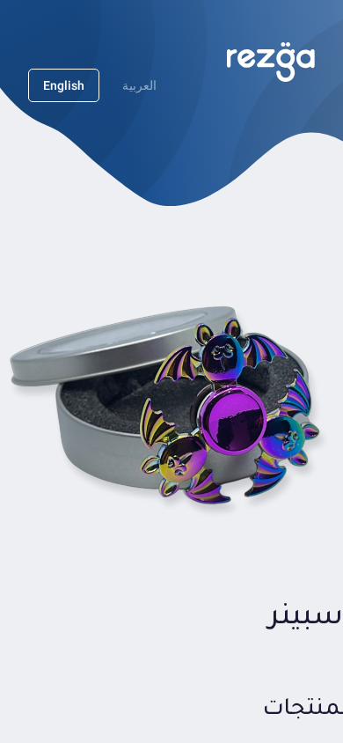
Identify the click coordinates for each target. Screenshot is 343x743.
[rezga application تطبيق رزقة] (271, 62)
